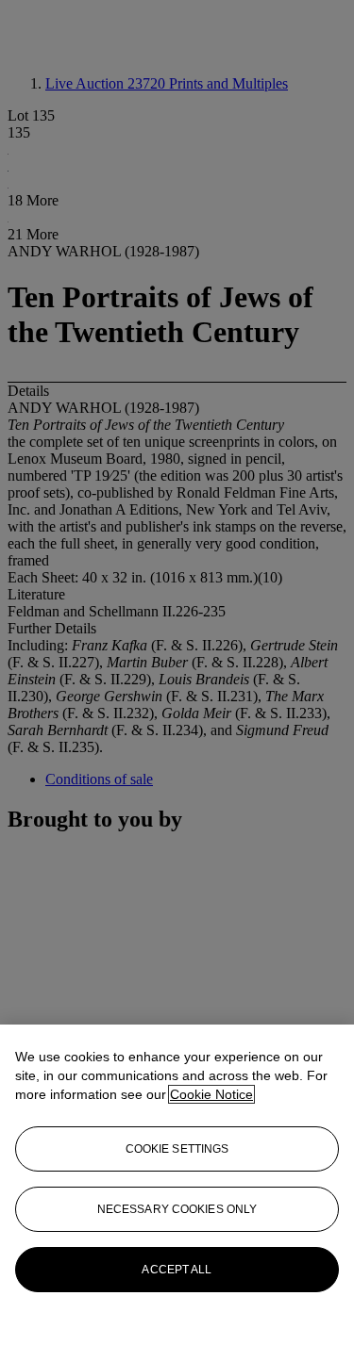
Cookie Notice (211, 1094)
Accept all (176, 1269)
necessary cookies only (177, 1209)
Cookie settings (177, 1149)
